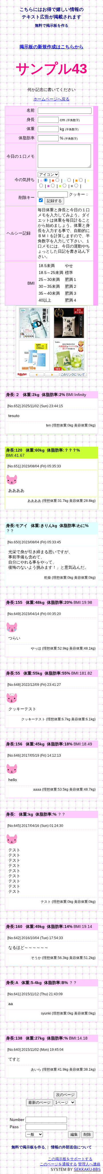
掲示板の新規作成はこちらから (51, 46)
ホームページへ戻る (51, 99)
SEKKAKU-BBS (87, 1169)
